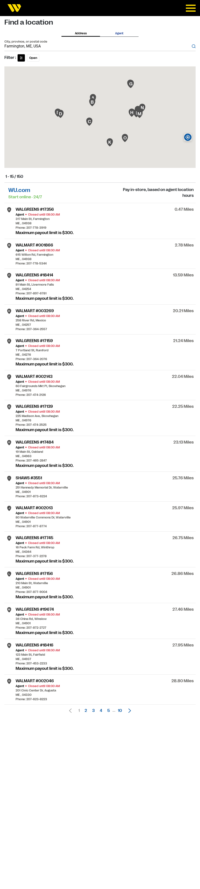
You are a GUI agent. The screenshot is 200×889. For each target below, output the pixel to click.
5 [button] (108, 710)
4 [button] (101, 710)
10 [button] (120, 710)
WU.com (19, 190)
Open (33, 58)
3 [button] (93, 710)
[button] (128, 711)
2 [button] (86, 710)
